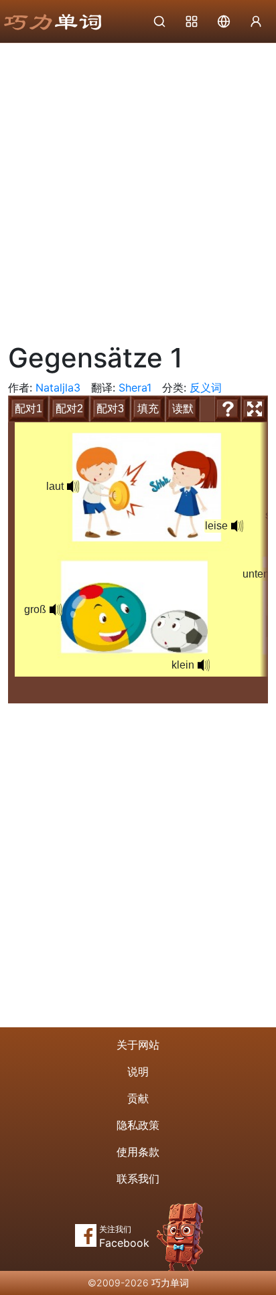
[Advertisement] (138, 188)
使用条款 (138, 1151)
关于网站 (138, 1044)
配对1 (28, 408)
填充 (148, 408)
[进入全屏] (254, 409)
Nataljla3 (58, 387)
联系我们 (138, 1178)
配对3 (110, 408)
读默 (183, 408)
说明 (138, 1071)
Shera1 (135, 387)
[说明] (227, 409)
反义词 (206, 387)
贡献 (138, 1098)
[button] (73, 486)
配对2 (69, 408)
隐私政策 (138, 1125)
